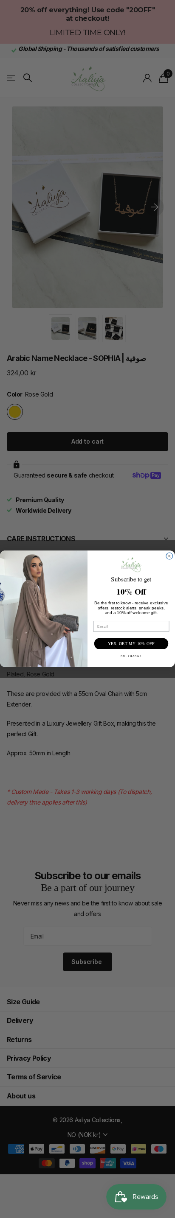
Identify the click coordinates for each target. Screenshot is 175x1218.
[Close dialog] (169, 556)
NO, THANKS (131, 656)
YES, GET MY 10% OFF (131, 644)
